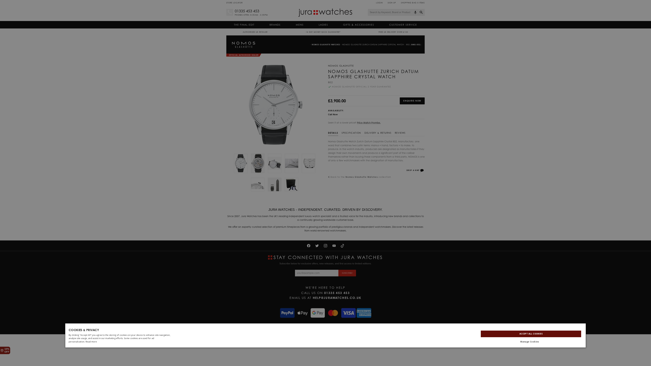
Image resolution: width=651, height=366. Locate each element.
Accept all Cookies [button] (530, 333)
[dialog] (325, 335)
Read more (91, 341)
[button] (531, 341)
